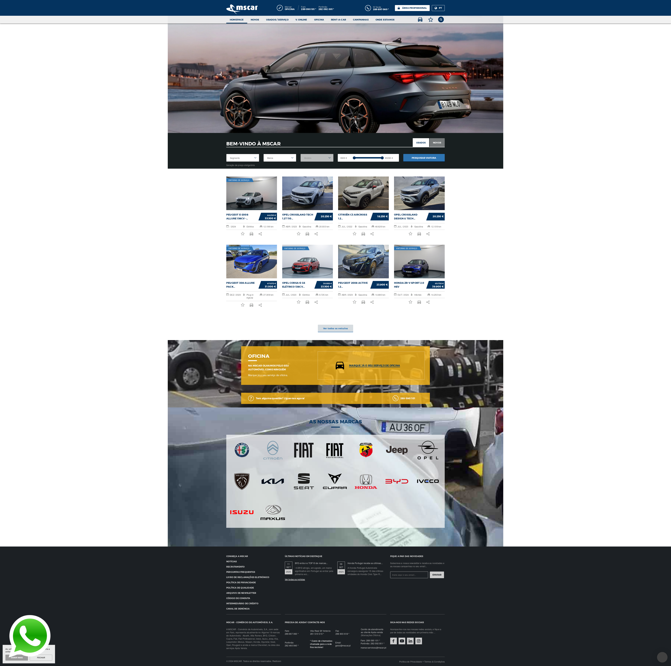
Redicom (276, 661)
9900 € (343, 157)
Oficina (319, 19)
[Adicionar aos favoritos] (430, 19)
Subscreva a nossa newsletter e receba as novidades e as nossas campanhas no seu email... (417, 565)
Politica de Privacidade (410, 661)
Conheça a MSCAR (237, 556)
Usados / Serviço (277, 19)
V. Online (301, 19)
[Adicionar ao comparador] (420, 19)
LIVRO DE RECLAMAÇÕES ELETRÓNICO (247, 577)
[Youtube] (402, 641)
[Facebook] (393, 641)
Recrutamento (235, 566)
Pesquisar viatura (424, 157)
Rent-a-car (338, 19)
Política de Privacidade (241, 582)
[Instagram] (418, 641)
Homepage (237, 19)
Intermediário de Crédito (242, 603)
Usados (421, 142)
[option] (335, 74)
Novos (255, 19)
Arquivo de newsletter (241, 593)
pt (440, 7)
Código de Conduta (238, 598)
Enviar (436, 574)
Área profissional (414, 7)
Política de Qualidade (240, 587)
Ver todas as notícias (295, 579)
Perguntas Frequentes (240, 572)
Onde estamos (385, 19)
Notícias (231, 561)
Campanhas (361, 19)
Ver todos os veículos (335, 328)
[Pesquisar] (441, 20)
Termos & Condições (434, 661)
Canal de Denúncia (238, 608)
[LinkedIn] (410, 641)
